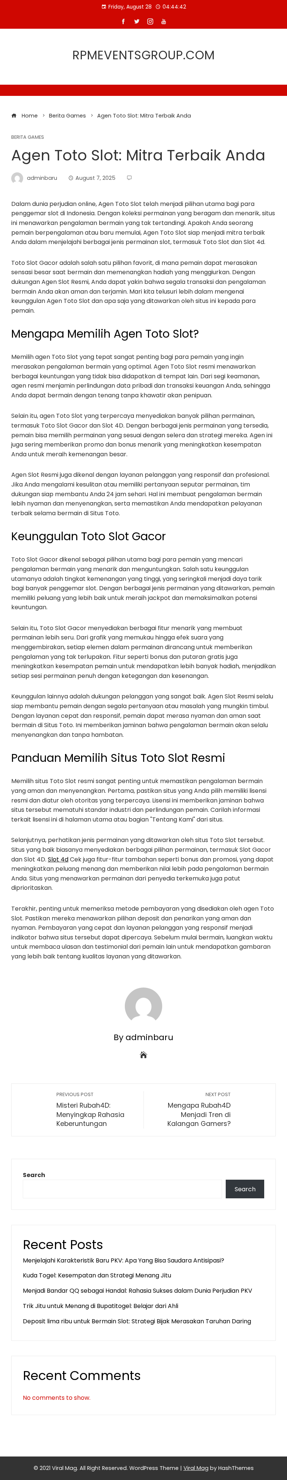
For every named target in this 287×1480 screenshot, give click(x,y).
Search (34, 1175)
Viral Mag (196, 1468)
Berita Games (27, 137)
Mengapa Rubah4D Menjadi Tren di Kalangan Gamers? (199, 1109)
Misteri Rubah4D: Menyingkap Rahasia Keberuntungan (90, 1109)
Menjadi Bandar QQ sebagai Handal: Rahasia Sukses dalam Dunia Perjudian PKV (137, 1290)
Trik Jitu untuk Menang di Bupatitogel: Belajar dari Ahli (100, 1306)
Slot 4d (58, 859)
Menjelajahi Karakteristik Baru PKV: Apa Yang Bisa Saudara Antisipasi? (123, 1260)
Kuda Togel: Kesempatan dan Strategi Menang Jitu (97, 1275)
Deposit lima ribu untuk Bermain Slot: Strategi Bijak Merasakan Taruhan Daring (137, 1321)
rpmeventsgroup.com (143, 55)
